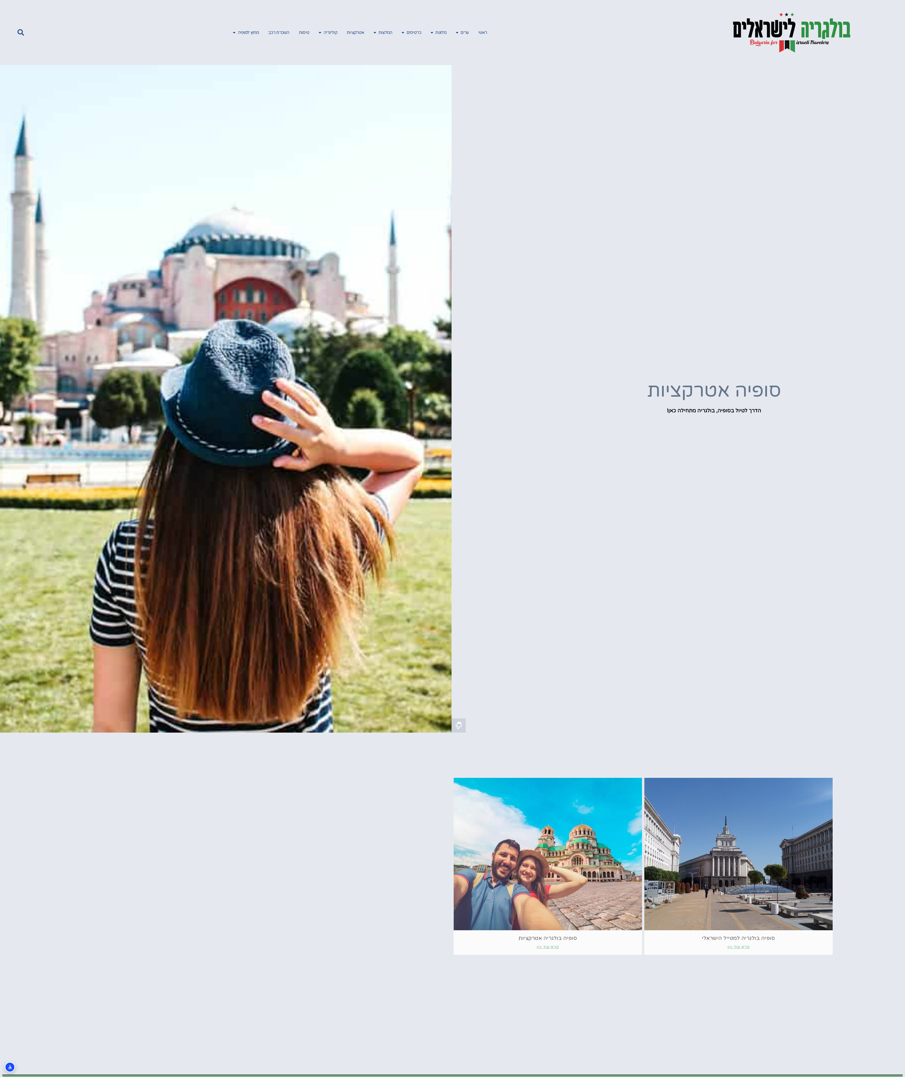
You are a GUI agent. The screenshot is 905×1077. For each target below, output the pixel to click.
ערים (465, 32)
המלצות (385, 32)
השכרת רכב (278, 32)
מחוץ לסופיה (248, 32)
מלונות (440, 32)
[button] (20, 32)
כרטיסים (414, 32)
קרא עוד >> (738, 946)
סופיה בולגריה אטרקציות (547, 938)
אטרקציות (355, 32)
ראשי (482, 32)
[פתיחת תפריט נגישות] (10, 1067)
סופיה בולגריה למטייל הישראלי (738, 938)
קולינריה (330, 32)
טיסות (304, 32)
